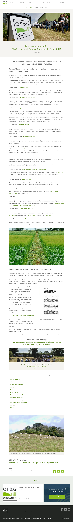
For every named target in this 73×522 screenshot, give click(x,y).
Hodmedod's (12, 215)
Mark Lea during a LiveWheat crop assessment (28, 148)
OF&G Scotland (63, 3)
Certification (12, 3)
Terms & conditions (47, 518)
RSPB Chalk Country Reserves (27, 97)
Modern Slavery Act (58, 512)
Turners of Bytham (30, 219)
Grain (28, 471)
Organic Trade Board (26, 179)
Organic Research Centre (29, 136)
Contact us (55, 3)
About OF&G (21, 3)
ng (28, 124)
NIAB (18, 196)
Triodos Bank (20, 156)
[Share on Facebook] (54, 471)
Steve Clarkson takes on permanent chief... (29, 488)
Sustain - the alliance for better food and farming (33, 169)
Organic (17, 471)
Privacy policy (37, 518)
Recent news (29, 7)
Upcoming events (39, 7)
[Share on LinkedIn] (62, 471)
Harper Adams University (26, 208)
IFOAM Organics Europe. (21, 108)
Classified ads (57, 497)
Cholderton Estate (23, 87)
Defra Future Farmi (23, 124)
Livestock (33, 471)
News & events (37, 3)
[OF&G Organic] (5, 3)
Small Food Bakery (31, 215)
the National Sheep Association (29, 188)
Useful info (28, 3)
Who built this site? (66, 518)
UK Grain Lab (47, 215)
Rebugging (60, 172)
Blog (46, 7)
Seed (23, 471)
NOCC (11, 471)
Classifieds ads (46, 3)
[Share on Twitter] (58, 471)
